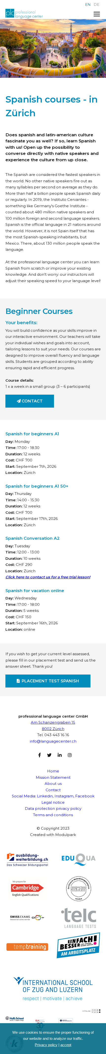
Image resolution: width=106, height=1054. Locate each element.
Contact (32, 401)
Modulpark (65, 834)
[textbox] (53, 505)
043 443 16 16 (56, 735)
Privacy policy (46, 1045)
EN (88, 4)
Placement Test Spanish (49, 681)
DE (96, 4)
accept (65, 1045)
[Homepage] (43, 14)
